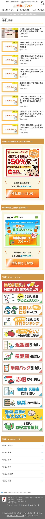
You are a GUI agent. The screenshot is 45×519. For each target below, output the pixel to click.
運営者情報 (24, 505)
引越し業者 (6, 460)
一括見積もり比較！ (23, 193)
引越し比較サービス (8, 10)
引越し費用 (6, 481)
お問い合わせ (34, 505)
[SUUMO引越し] (22, 244)
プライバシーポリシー (12, 505)
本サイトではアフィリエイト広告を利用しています (22, 14)
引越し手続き (7, 445)
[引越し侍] (22, 175)
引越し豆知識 (7, 474)
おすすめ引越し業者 (23, 10)
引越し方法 (6, 452)
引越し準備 (6, 467)
